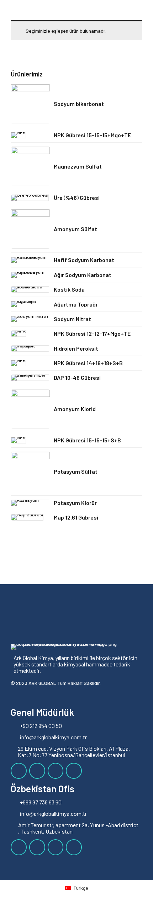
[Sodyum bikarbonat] (30, 103)
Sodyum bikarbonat (79, 103)
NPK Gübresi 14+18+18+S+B (88, 363)
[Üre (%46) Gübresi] (30, 198)
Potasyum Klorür (75, 502)
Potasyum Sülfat (75, 471)
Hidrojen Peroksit (76, 348)
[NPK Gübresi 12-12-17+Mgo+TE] (30, 333)
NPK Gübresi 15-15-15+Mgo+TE (92, 135)
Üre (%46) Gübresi (77, 197)
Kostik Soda (69, 289)
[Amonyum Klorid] (30, 409)
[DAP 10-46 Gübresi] (30, 377)
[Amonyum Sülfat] (30, 229)
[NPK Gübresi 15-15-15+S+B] (30, 440)
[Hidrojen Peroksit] (30, 348)
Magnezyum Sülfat (78, 166)
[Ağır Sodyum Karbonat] (30, 275)
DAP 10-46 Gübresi (77, 377)
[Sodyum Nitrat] (30, 319)
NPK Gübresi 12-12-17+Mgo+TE (92, 333)
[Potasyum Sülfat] (30, 471)
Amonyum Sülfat (75, 228)
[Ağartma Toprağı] (30, 304)
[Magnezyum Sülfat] (30, 166)
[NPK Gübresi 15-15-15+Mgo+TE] (30, 135)
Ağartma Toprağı (75, 304)
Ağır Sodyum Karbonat (82, 274)
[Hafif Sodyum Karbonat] (30, 260)
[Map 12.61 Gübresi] (30, 517)
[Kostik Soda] (30, 289)
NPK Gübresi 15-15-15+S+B (87, 440)
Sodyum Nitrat (72, 318)
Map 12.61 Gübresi (76, 517)
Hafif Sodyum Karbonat (84, 259)
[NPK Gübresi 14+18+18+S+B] (30, 363)
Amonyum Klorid (75, 408)
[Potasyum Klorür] (30, 503)
